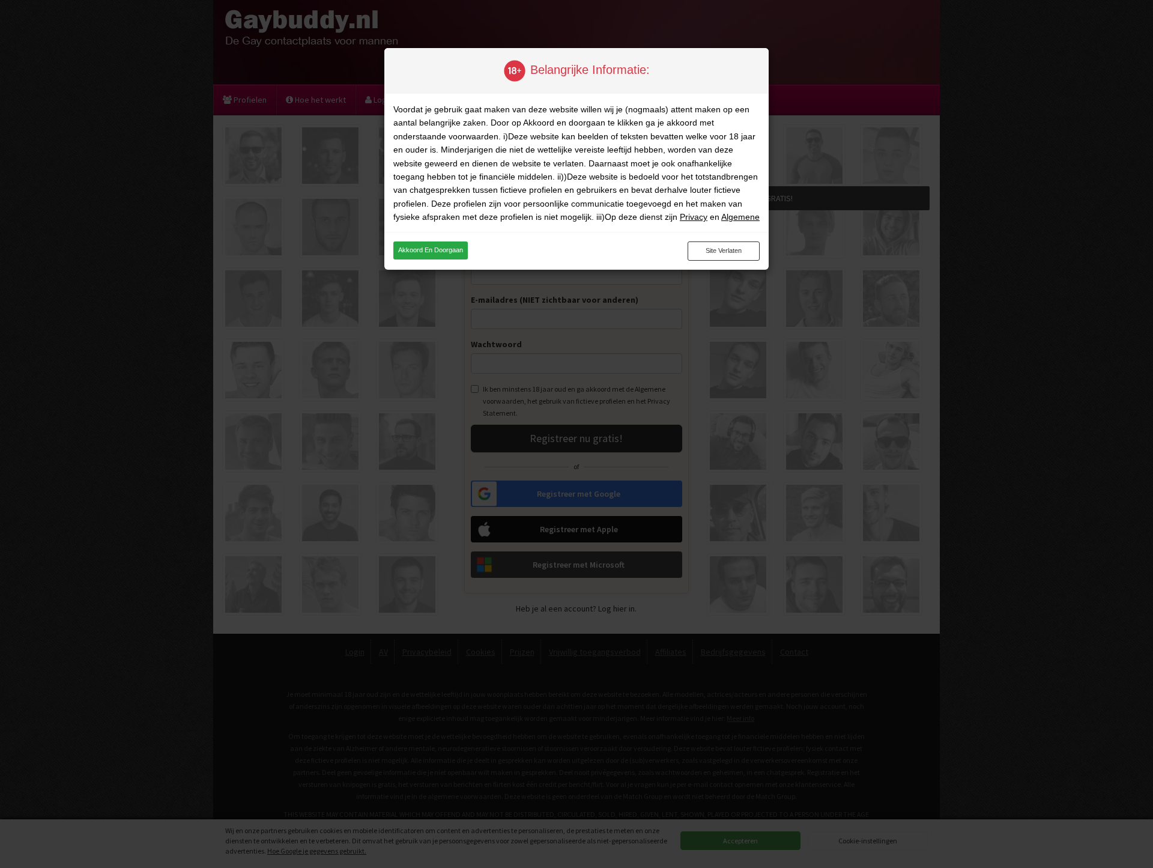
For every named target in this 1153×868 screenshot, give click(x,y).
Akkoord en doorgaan (430, 249)
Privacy (693, 217)
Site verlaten (724, 250)
